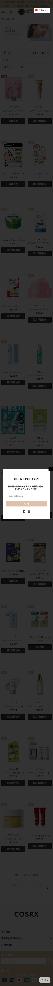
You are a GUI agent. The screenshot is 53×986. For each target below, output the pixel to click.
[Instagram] (29, 511)
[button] (42, 10)
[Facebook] (24, 511)
